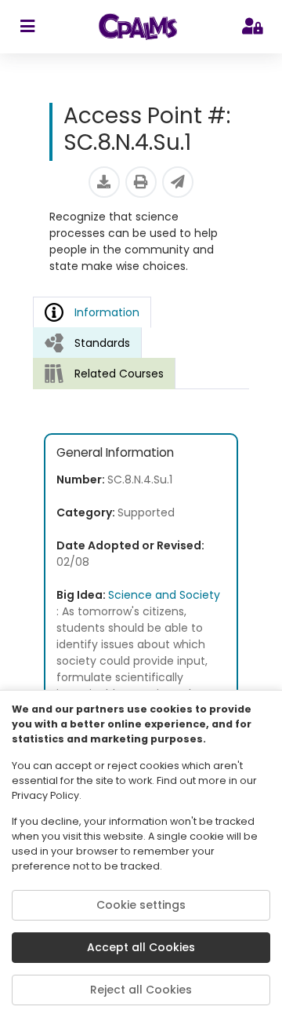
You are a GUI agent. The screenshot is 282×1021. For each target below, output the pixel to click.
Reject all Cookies (141, 989)
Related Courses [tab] (119, 373)
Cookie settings (141, 905)
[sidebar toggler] (27, 26)
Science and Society (164, 595)
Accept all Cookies (141, 947)
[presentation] (87, 342)
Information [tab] (106, 312)
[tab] (87, 343)
